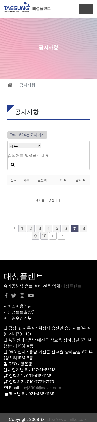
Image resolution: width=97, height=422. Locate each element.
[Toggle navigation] (86, 9)
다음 (53, 236)
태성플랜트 (71, 285)
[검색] (13, 165)
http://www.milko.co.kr (66, 419)
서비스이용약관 (18, 305)
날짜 (79, 180)
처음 (13, 228)
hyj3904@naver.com (42, 387)
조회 (60, 180)
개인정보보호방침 (20, 311)
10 (44, 235)
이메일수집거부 (18, 317)
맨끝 (61, 236)
